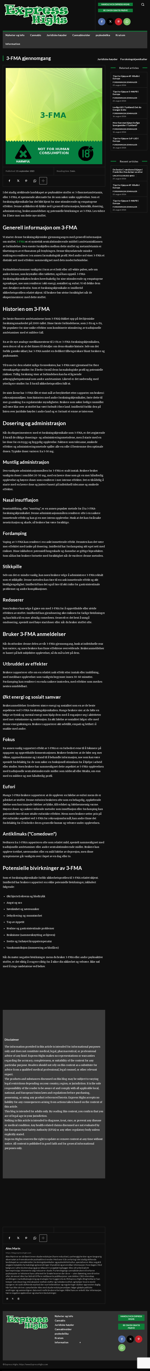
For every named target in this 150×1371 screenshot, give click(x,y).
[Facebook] (101, 21)
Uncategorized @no (124, 176)
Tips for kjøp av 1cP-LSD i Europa (125, 139)
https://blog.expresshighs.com (18, 1253)
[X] (110, 21)
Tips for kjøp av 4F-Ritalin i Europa (126, 77)
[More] (43, 180)
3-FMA (21, 241)
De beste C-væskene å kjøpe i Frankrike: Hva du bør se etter (128, 170)
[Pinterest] (118, 21)
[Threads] (18, 1298)
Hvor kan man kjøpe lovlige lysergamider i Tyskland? (126, 124)
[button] (142, 4)
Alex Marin (13, 1248)
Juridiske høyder (108, 59)
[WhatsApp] (127, 21)
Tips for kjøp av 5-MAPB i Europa (125, 92)
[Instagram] (7, 1298)
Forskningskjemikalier (133, 59)
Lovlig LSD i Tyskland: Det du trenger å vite (127, 108)
